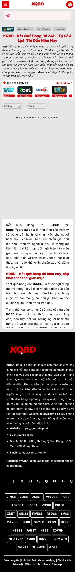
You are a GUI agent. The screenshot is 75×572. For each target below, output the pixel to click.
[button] (5, 4)
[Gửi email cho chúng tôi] (30, 481)
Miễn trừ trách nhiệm (37, 564)
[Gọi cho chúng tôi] (38, 481)
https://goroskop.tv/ (35, 428)
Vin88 (31, 106)
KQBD (10, 364)
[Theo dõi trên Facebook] (13, 481)
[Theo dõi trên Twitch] (71, 481)
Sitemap (57, 564)
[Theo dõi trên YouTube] (54, 481)
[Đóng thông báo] (67, 15)
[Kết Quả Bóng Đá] (37, 4)
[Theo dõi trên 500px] (63, 481)
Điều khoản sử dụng (44, 560)
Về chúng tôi (11, 560)
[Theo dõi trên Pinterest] (46, 481)
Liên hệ (25, 560)
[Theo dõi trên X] (22, 481)
